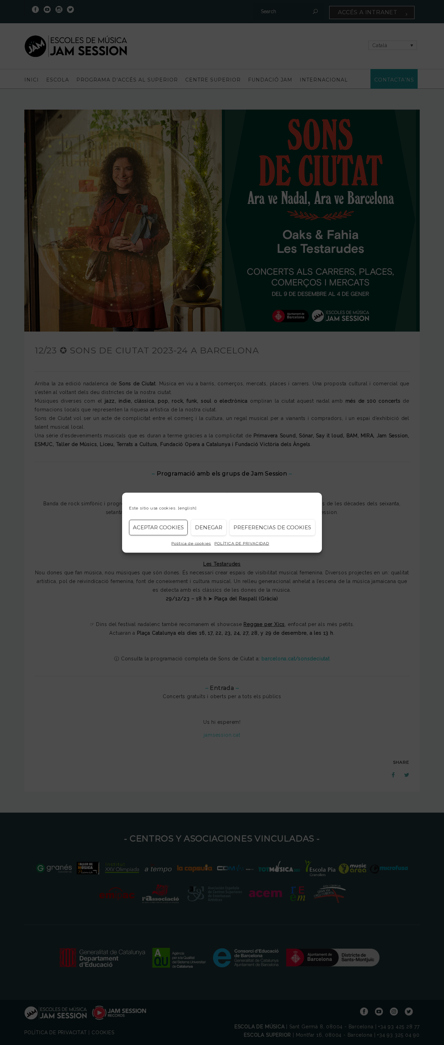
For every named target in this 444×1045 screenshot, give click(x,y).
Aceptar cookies (158, 527)
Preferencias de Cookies (272, 527)
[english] (187, 507)
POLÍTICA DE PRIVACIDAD (241, 543)
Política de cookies (191, 543)
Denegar (208, 527)
